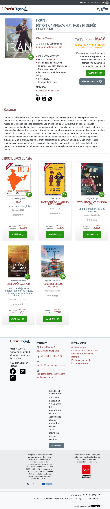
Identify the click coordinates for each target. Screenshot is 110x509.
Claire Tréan (45, 38)
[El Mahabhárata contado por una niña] (55, 179)
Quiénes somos (78, 347)
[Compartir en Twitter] (44, 98)
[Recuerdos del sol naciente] (52, 261)
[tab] (10, 110)
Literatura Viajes (45, 90)
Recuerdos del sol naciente (53, 285)
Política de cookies (80, 363)
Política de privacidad (81, 360)
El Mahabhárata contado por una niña (55, 203)
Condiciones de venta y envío (85, 350)
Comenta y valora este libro (49, 46)
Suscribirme (56, 445)
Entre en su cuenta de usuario (92, 2)
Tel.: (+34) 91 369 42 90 (51, 356)
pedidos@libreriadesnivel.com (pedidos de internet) (50, 375)
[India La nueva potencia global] (18, 179)
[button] (98, 9)
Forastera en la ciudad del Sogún (92, 203)
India (18, 201)
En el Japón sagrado (18, 284)
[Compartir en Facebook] (38, 98)
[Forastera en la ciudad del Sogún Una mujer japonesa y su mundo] (92, 179)
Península (51, 59)
